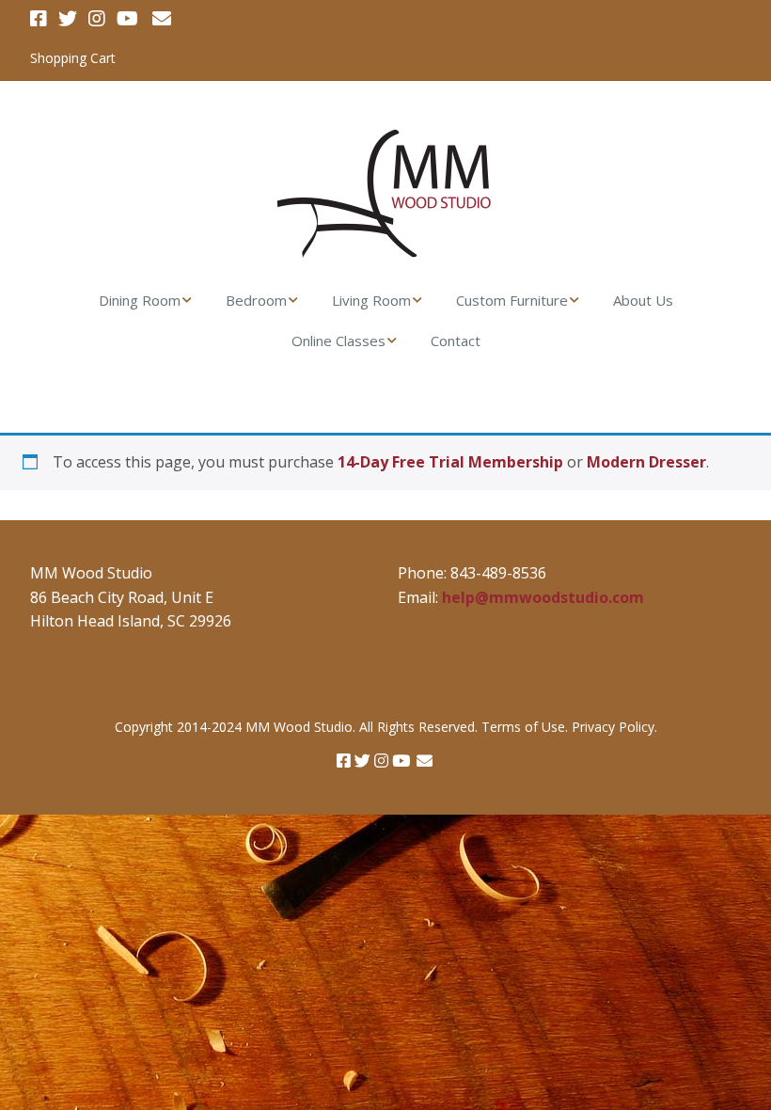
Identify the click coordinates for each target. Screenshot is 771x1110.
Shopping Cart (73, 58)
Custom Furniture (512, 300)
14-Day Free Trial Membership (450, 462)
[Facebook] (40, 19)
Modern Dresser (646, 462)
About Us (643, 300)
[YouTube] (127, 19)
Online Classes (338, 340)
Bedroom (256, 300)
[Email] (161, 19)
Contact (455, 340)
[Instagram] (97, 19)
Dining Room (140, 300)
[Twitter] (68, 19)
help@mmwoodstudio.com (543, 597)
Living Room (371, 300)
